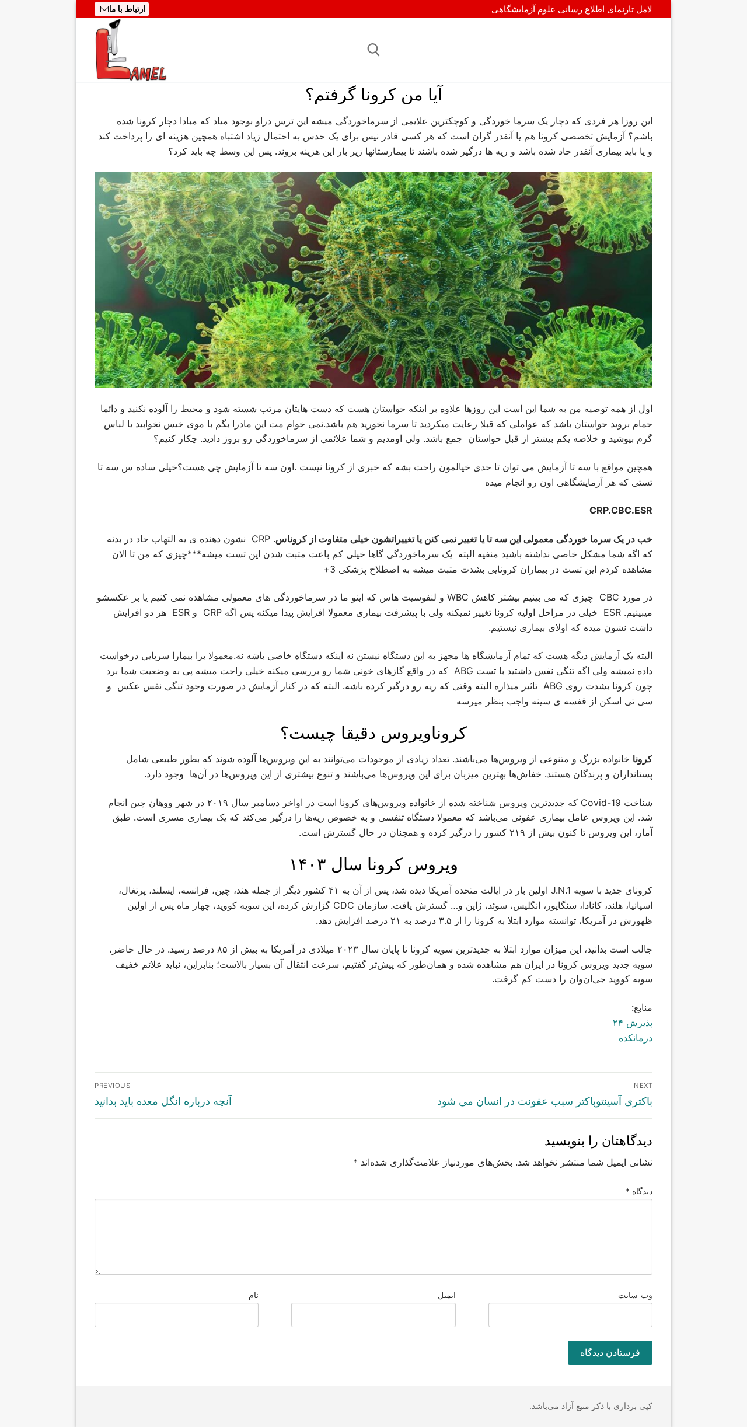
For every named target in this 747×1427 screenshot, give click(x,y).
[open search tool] (374, 50)
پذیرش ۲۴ (632, 1022)
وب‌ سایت (635, 1295)
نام (254, 1295)
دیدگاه (639, 1191)
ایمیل (447, 1295)
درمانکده (635, 1038)
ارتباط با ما (127, 8)
